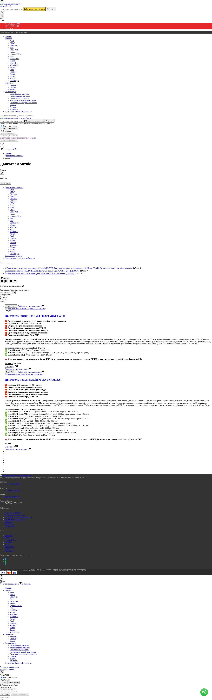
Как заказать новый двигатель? (23, 100)
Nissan (12, 67)
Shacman (13, 245)
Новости (8, 83)
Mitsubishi (14, 65)
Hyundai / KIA (16, 54)
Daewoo (13, 201)
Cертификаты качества (19, 94)
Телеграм (17, 32)
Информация (10, 92)
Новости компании (13, 513)
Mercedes (13, 63)
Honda (12, 52)
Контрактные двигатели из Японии (20, 258)
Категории (4, 183)
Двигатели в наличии (14, 156)
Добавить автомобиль (9, 128)
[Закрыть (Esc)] (8, 697)
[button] (11, 367)
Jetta (11, 56)
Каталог (8, 39)
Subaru (12, 74)
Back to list (5, 694)
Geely (12, 210)
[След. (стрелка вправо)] (3, 699)
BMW (12, 43)
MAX (11, 32)
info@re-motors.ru (12, 497)
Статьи (13, 87)
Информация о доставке (20, 96)
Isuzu (12, 218)
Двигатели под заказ (13, 256)
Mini (11, 229)
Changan (13, 194)
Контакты (9, 28)
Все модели (10, 551)
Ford (11, 48)
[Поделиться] (6, 697)
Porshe (12, 240)
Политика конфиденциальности (23, 103)
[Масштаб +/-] (1, 697)
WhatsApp (25, 32)
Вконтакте (4, 32)
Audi (12, 41)
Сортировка (5, 290)
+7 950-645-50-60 (12, 26)
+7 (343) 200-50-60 (12, 24)
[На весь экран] (3, 697)
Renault (13, 243)
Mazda (12, 61)
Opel (12, 70)
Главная (8, 37)
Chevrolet (13, 45)
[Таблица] (15, 281)
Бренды (13, 107)
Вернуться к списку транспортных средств (18, 138)
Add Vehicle (5, 680)
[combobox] (11, 9)
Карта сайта (10, 526)
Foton (12, 207)
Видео (12, 89)
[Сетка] (2, 281)
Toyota (12, 78)
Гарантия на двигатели (19, 98)
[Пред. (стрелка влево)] (1, 699)
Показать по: (5, 292)
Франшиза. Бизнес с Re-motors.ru (18, 111)
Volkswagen (14, 81)
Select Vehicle (13, 682)
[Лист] (11, 281)
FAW (12, 203)
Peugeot (13, 72)
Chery (12, 196)
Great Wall (14, 50)
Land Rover (14, 59)
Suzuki (12, 76)
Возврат (13, 105)
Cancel (3, 682)
